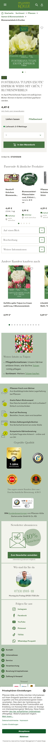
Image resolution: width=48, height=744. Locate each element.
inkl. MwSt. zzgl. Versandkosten (12, 111)
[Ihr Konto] (41, 5)
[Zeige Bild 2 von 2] (25, 72)
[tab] (35, 119)
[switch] (27, 505)
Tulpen (36, 365)
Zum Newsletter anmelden (24, 555)
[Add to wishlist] (32, 268)
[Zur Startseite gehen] (24, 5)
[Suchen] (37, 5)
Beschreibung (10, 239)
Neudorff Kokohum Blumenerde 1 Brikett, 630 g (12, 192)
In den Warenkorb (26, 144)
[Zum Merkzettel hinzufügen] (42, 28)
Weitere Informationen (15, 249)
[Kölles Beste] (24, 77)
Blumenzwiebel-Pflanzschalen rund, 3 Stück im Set (29, 194)
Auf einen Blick (11, 230)
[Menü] (5, 5)
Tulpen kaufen (32, 373)
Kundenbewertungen (18, 513)
